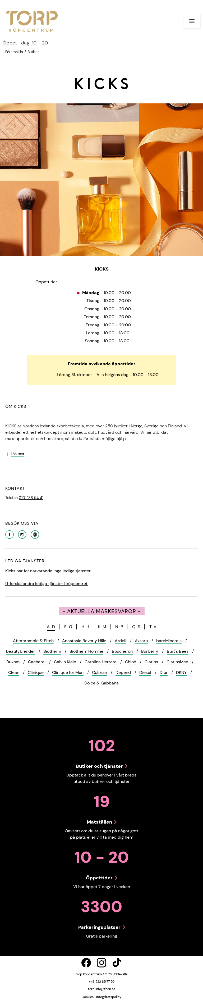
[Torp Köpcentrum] (32, 21)
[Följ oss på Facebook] (86, 962)
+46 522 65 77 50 (101, 982)
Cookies (88, 997)
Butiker (33, 51)
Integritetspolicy (108, 997)
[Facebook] (9, 534)
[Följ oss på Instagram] (101, 962)
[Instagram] (22, 534)
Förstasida (14, 51)
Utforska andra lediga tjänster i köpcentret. (46, 583)
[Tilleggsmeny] (191, 21)
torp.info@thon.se (101, 989)
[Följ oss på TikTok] (116, 962)
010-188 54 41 (31, 497)
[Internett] (35, 534)
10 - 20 (25, 43)
